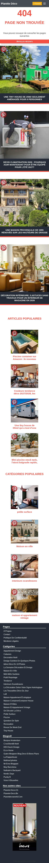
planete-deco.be (11, 793)
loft (5, 694)
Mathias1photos (10, 760)
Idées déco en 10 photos (14, 664)
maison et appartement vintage (17, 707)
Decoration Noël (10, 657)
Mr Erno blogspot (11, 764)
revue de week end (12, 727)
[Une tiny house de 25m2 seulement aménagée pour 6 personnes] (24, 69)
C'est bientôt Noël (11, 744)
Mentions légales (11, 641)
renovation (8, 724)
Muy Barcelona (10, 767)
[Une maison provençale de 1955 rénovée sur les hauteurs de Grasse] (24, 203)
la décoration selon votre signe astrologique (23, 687)
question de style (11, 721)
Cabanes (7, 654)
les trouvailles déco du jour (16, 691)
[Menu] (44, 3)
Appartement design (12, 651)
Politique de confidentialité (15, 638)
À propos (7, 631)
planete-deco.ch (11, 790)
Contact (7, 634)
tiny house (8, 731)
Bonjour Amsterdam (12, 740)
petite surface (9, 714)
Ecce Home (8, 750)
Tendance (8, 681)
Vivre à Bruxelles (11, 780)
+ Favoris (37, 4)
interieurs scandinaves (13, 684)
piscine (7, 717)
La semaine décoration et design (18, 667)
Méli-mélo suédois (11, 674)
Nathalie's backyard (12, 770)
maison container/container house (18, 701)
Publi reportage (10, 677)
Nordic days (9, 774)
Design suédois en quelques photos (19, 661)
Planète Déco (9, 3)
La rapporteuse (10, 757)
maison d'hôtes (10, 704)
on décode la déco (12, 711)
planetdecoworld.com (13, 797)
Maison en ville (10, 671)
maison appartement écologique (17, 697)
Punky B (7, 777)
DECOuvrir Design (11, 747)
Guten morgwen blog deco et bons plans (21, 754)
